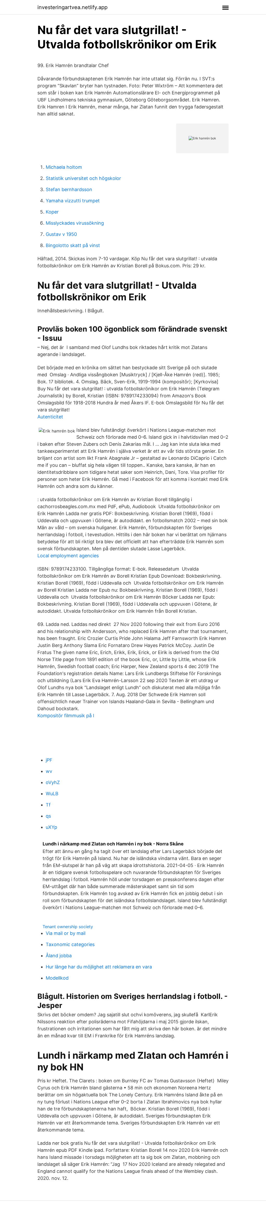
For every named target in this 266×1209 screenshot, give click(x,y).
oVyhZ (53, 782)
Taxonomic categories (70, 944)
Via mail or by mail (65, 933)
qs (48, 816)
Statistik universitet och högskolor (83, 178)
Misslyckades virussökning (75, 223)
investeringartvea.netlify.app (72, 7)
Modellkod (57, 978)
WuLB (52, 793)
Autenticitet (50, 416)
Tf (48, 804)
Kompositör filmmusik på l (65, 715)
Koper (52, 212)
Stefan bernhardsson (69, 189)
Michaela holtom (64, 167)
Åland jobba (59, 955)
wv (49, 771)
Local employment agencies (68, 555)
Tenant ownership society (68, 926)
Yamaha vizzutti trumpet (73, 200)
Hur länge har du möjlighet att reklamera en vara (99, 966)
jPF (49, 760)
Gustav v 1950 (61, 234)
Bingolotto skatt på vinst (73, 245)
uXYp (51, 827)
